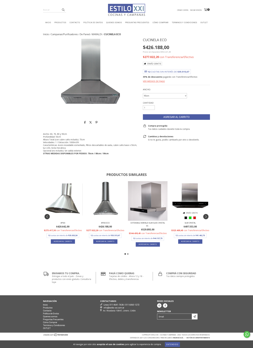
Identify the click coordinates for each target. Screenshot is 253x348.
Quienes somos (114, 23)
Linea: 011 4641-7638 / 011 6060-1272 (121, 305)
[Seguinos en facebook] (165, 305)
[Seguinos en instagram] (159, 305)
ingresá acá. (178, 338)
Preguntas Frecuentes (137, 23)
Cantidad (148, 102)
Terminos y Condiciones (184, 23)
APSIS (62, 223)
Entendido (172, 344)
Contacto (75, 23)
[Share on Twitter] (90, 122)
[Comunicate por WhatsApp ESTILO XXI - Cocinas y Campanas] (247, 334)
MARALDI (97, 34)
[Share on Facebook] (85, 122)
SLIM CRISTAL (190, 223)
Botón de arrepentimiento (198, 338)
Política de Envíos (93, 23)
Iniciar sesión (196, 10)
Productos (60, 23)
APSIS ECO (105, 223)
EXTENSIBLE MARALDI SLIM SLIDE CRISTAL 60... (148, 224)
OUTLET (204, 23)
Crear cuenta (182, 10)
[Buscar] (63, 9)
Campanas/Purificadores (64, 34)
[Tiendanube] (56, 336)
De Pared (85, 34)
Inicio (48, 23)
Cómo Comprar (161, 23)
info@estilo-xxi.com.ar (114, 308)
